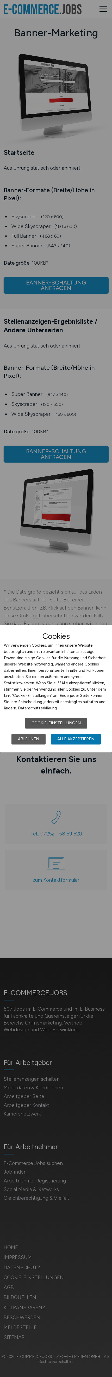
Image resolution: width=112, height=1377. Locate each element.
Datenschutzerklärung (37, 708)
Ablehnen (28, 739)
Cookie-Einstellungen (56, 723)
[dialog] (56, 688)
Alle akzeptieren (75, 739)
